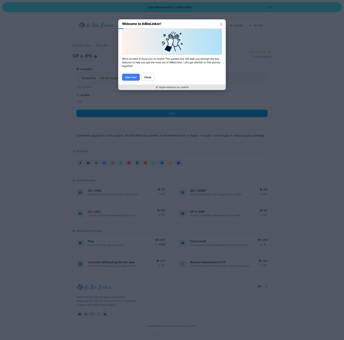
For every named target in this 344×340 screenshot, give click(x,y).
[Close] (221, 24)
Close (147, 77)
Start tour (131, 77)
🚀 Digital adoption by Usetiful (172, 87)
